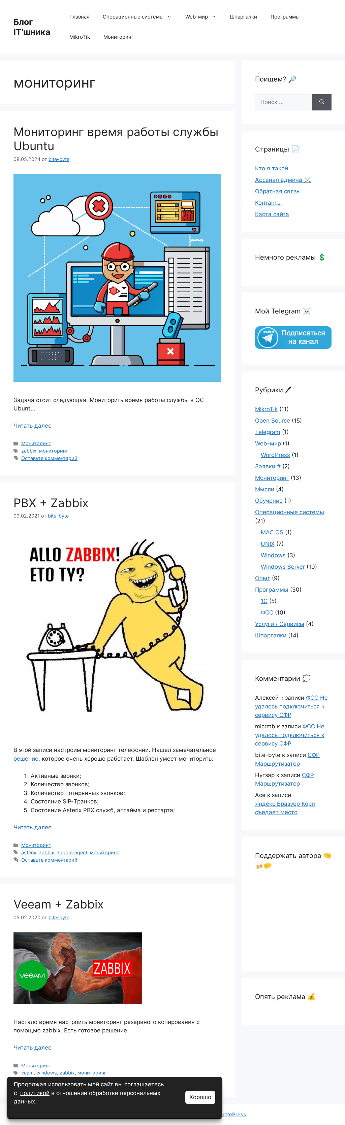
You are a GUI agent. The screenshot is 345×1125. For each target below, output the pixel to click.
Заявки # (268, 466)
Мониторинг (118, 37)
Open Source (272, 420)
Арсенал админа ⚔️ (283, 179)
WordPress (275, 455)
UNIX (268, 543)
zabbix (28, 451)
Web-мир (196, 16)
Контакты (268, 202)
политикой (35, 1093)
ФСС (267, 612)
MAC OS (272, 532)
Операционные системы (133, 16)
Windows (273, 555)
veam (27, 1073)
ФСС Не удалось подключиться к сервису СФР (291, 706)
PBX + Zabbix (51, 503)
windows (46, 1073)
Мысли (264, 489)
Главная (79, 16)
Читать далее (32, 425)
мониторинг (53, 451)
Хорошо (200, 1097)
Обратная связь (277, 191)
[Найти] (322, 102)
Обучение (269, 500)
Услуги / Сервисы (279, 624)
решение (25, 758)
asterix (28, 852)
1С (264, 601)
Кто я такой (271, 168)
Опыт (262, 578)
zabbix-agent (72, 852)
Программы (285, 16)
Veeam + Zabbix (58, 904)
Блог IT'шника (32, 27)
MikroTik (79, 37)
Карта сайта (272, 214)
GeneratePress (228, 1114)
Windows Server (283, 566)
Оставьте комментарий (49, 458)
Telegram (267, 432)
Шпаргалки (243, 16)
